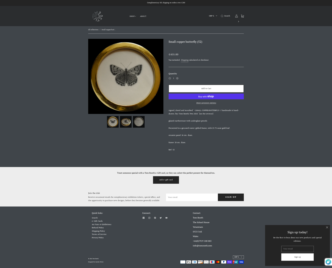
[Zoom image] (125, 77)
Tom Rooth (96, 259)
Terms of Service (99, 234)
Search (95, 218)
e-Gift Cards (97, 221)
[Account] (236, 16)
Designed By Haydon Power (95, 262)
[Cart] (242, 16)
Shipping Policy (98, 231)
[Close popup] (327, 228)
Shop (132, 16)
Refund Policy (98, 227)
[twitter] (161, 218)
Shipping (184, 60)
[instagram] (149, 218)
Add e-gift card (166, 180)
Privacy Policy (98, 237)
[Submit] (222, 16)
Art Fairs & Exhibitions (101, 224)
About (143, 16)
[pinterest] (155, 218)
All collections (93, 29)
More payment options (206, 103)
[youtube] (166, 218)
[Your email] (192, 197)
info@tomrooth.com (202, 245)
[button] (95, 77)
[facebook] (143, 218)
